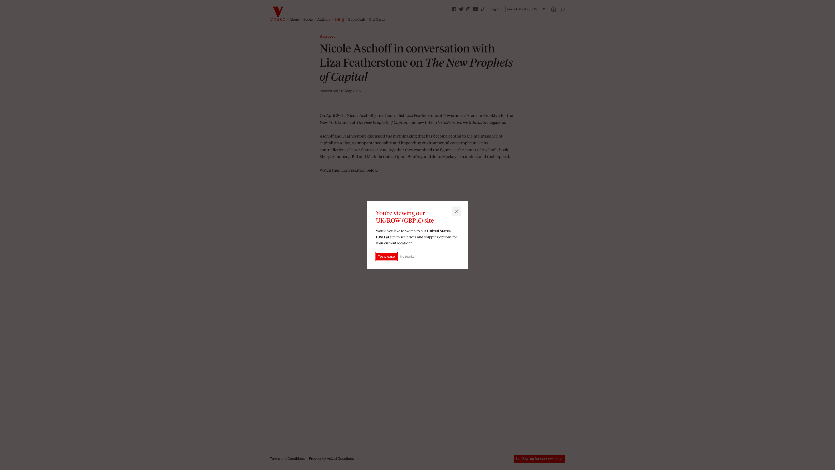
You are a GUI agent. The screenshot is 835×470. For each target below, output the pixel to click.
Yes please (386, 256)
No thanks (407, 256)
